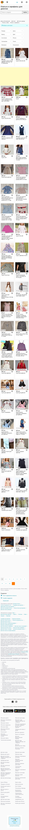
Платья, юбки (5, 22)
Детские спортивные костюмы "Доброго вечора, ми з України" (6, 774)
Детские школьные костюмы (5, 766)
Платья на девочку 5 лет (6, 605)
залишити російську (14, 825)
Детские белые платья (5, 621)
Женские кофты (4, 738)
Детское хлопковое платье (6, 608)
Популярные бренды (20, 788)
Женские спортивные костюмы (6, 720)
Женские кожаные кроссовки (5, 729)
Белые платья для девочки (19, 608)
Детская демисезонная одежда (18, 737)
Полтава (20, 614)
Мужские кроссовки (20, 752)
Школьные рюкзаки (5, 801)
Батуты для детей (5, 792)
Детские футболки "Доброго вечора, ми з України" (6, 769)
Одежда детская (5, 760)
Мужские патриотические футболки (19, 760)
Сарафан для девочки (5, 618)
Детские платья (16, 603)
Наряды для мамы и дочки (20, 730)
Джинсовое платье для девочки (7, 606)
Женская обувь (4, 726)
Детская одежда (21, 21)
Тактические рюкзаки (6, 740)
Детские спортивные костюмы (6, 804)
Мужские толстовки (20, 772)
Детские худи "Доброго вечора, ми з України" (20, 741)
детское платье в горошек (13, 654)
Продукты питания (5, 784)
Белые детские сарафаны (18, 627)
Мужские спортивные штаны (20, 770)
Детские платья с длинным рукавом (8, 623)
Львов (25, 614)
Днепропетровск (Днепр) (6, 614)
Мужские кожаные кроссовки (19, 764)
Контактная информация (18, 791)
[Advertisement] (14, 17)
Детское (13, 21)
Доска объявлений (5, 21)
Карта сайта (18, 782)
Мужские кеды (18, 754)
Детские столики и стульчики (19, 748)
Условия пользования (18, 797)
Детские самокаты (19, 732)
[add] (17, 2)
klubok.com (2, 2)
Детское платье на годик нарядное (8, 630)
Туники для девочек (16, 618)
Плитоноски (3, 732)
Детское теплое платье (6, 620)
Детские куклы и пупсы (5, 790)
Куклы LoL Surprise (19, 734)
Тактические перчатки (18, 767)
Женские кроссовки (20, 717)
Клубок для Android (20, 803)
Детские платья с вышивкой (20, 626)
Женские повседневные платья (4, 735)
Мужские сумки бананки (19, 775)
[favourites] (7, 2)
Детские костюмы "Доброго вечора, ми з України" (6, 757)
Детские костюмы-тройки (5, 763)
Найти (25, 12)
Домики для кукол (5, 754)
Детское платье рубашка (6, 609)
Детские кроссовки (5, 799)
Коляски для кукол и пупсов (6, 787)
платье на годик (24, 651)
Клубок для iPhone (19, 801)
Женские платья (5, 723)
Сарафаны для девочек (18, 605)
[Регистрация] (27, 2)
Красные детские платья (6, 627)
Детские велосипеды (6, 778)
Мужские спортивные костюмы (20, 757)
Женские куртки (4, 717)
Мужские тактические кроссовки (20, 778)
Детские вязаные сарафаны (7, 626)
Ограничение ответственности (19, 794)
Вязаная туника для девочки (7, 624)
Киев (13, 612)
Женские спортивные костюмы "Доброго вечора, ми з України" (20, 725)
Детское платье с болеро (6, 629)
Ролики (2, 794)
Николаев (8, 615)
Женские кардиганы (5, 725)
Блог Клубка (18, 786)
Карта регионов (19, 784)
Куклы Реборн (4, 782)
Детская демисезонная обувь (20, 745)
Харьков (2, 615)
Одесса (14, 614)
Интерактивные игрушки (4, 797)
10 (9, 583)
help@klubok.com (19, 799)
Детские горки (4, 752)
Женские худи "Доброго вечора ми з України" (20, 721)
